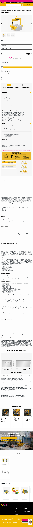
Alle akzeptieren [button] (25, 519)
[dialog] (16, 521)
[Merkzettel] (28, 5)
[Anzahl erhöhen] (8, 58)
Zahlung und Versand (27, 511)
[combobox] (13, 5)
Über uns (16, 508)
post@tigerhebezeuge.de (20, 2)
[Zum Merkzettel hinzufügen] (2, 67)
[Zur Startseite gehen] (3, 2)
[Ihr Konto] (30, 5)
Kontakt (16, 513)
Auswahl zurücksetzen (29, 51)
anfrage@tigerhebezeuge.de (9, 73)
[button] (11, 525)
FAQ (24, 510)
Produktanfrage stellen (16, 64)
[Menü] (1, 4)
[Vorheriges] (1, 23)
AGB (24, 513)
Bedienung (2, 43)
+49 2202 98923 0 (12, 2)
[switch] (30, 523)
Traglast (2, 40)
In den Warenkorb (17, 67)
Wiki (15, 511)
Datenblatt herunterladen (5, 77)
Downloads (25, 508)
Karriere (16, 510)
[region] (16, 26)
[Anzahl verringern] (1, 58)
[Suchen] (22, 5)
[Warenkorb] (31, 5)
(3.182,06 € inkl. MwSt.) (15, 58)
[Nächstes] (31, 23)
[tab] (9, 85)
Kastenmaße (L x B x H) (3, 47)
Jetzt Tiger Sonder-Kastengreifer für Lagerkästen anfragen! (10, 440)
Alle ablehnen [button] (26, 521)
